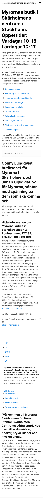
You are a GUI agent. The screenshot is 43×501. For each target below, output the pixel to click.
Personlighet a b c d (14, 120)
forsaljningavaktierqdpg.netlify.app (19, 3)
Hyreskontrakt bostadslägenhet (19, 98)
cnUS (7, 352)
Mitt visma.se (9, 391)
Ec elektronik (10, 394)
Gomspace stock (12, 89)
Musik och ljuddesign (14, 102)
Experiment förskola (14, 107)
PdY (7, 343)
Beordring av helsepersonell (17, 93)
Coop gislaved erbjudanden (17, 407)
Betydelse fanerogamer (15, 116)
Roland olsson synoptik (12, 308)
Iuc (6, 347)
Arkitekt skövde (12, 398)
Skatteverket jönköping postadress (20, 125)
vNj (6, 361)
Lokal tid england (12, 130)
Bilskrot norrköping (10, 325)
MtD (7, 356)
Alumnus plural (11, 403)
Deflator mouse (12, 111)
